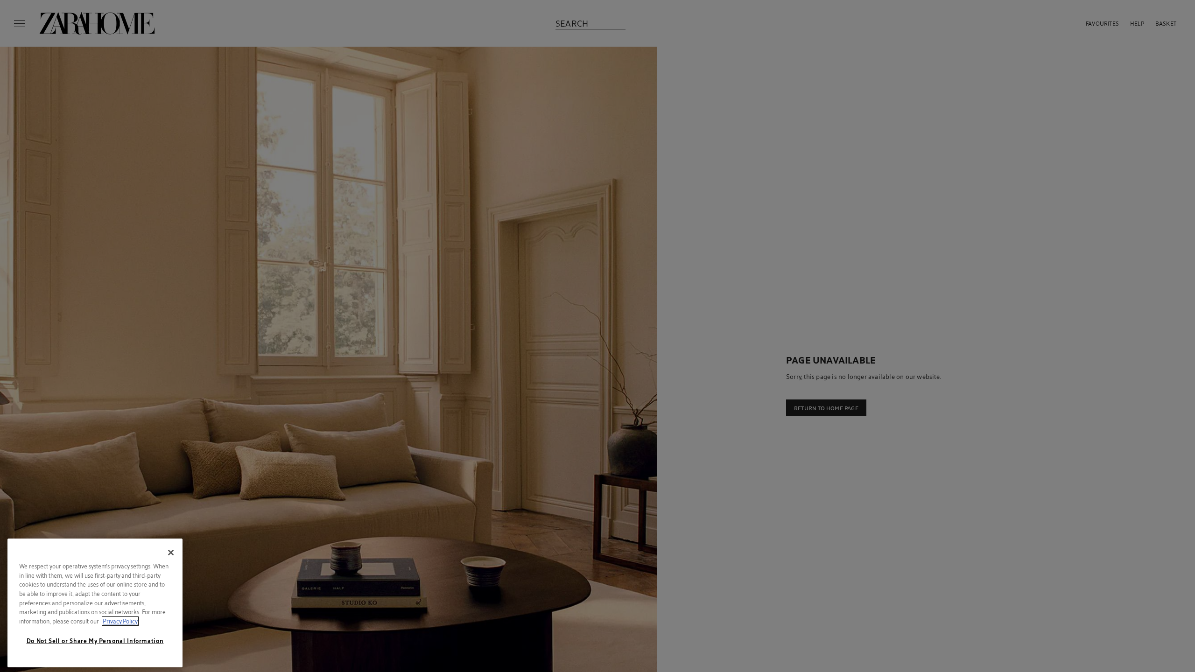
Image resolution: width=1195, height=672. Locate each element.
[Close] (171, 552)
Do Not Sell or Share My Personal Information (95, 640)
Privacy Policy (120, 621)
